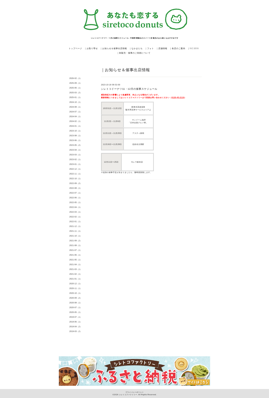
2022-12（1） (75, 169)
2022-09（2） (75, 183)
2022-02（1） (75, 217)
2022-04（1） (75, 207)
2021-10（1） (75, 236)
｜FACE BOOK (193, 48)
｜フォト (149, 48)
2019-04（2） (75, 327)
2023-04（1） (75, 150)
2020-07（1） (75, 307)
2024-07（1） (75, 112)
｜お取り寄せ (91, 48)
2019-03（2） (75, 331)
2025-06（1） (75, 88)
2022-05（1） (75, 202)
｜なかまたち (136, 48)
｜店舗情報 (161, 48)
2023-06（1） (75, 140)
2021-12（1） (75, 226)
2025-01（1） (75, 97)
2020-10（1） (75, 293)
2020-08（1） (75, 303)
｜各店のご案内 (177, 48)
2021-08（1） (75, 245)
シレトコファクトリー (128, 395)
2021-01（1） (75, 279)
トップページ (75, 48)
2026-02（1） (75, 78)
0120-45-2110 (178, 97)
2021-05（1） (75, 260)
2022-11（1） (75, 174)
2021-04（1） (75, 264)
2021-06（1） (75, 255)
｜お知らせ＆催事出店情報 (113, 48)
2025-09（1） (75, 83)
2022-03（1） (75, 212)
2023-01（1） (75, 164)
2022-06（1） (75, 198)
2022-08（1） (75, 188)
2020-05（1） (75, 312)
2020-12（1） (75, 284)
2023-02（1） (75, 159)
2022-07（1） (75, 193)
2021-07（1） (75, 250)
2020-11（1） (75, 288)
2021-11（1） (75, 231)
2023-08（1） (75, 136)
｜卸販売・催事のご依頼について (133, 52)
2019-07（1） (75, 317)
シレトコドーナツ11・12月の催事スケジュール (129, 88)
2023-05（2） (75, 145)
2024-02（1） (75, 121)
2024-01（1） (75, 126)
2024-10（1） (75, 102)
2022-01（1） (75, 221)
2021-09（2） (75, 241)
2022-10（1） (75, 179)
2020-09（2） (75, 298)
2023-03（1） (75, 155)
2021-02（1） (75, 274)
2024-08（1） (75, 107)
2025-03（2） (75, 93)
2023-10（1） (75, 131)
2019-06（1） (75, 322)
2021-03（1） (75, 269)
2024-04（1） (75, 116)
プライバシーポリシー (134, 392)
